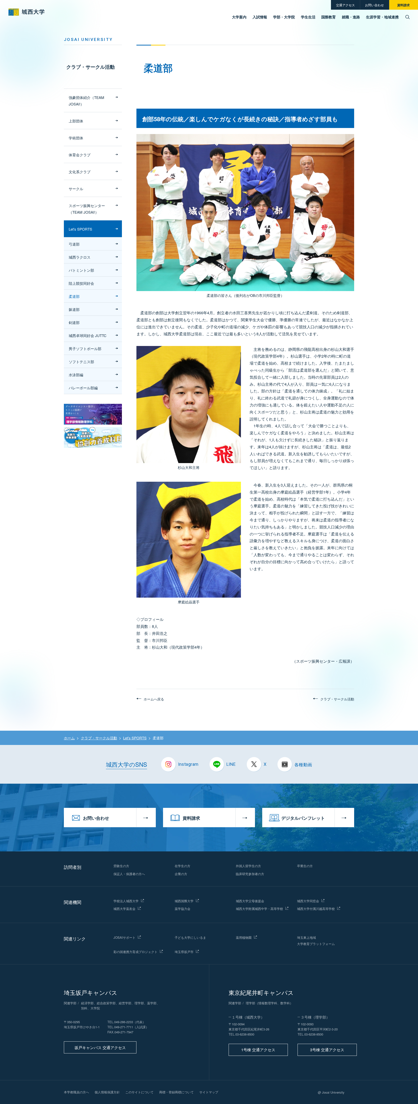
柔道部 (74, 296)
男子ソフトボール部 (85, 348)
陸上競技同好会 (81, 283)
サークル (76, 188)
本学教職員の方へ (76, 1092)
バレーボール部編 (83, 387)
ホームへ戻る (154, 699)
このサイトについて (139, 1092)
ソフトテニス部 (81, 361)
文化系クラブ (79, 171)
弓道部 (74, 244)
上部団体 (76, 120)
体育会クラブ (79, 154)
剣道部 (74, 322)
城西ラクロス (79, 257)
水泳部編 (76, 374)
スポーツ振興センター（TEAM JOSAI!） (87, 209)
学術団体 (76, 137)
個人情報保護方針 (107, 1092)
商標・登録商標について (176, 1092)
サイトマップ (208, 1092)
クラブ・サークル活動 (90, 66)
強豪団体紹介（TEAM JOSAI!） (86, 100)
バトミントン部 (81, 270)
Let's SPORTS (80, 229)
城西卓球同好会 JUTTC (87, 335)
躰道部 (74, 309)
